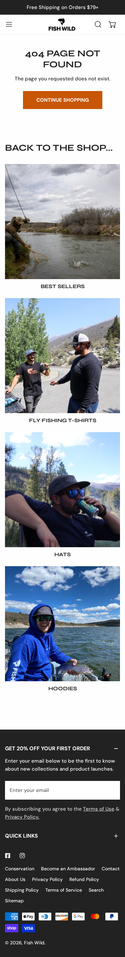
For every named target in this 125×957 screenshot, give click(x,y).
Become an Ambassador (68, 869)
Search (96, 890)
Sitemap (14, 901)
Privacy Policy (47, 879)
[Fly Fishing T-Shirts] (62, 355)
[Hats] (62, 489)
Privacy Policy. (22, 817)
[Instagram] (22, 856)
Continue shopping (62, 100)
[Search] (98, 24)
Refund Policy (84, 879)
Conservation (19, 869)
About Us (15, 879)
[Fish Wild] (62, 24)
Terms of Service (63, 890)
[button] (112, 24)
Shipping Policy (22, 890)
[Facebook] (7, 856)
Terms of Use (98, 809)
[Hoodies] (62, 623)
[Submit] (111, 790)
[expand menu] (9, 24)
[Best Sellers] (62, 221)
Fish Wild (34, 943)
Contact (111, 869)
